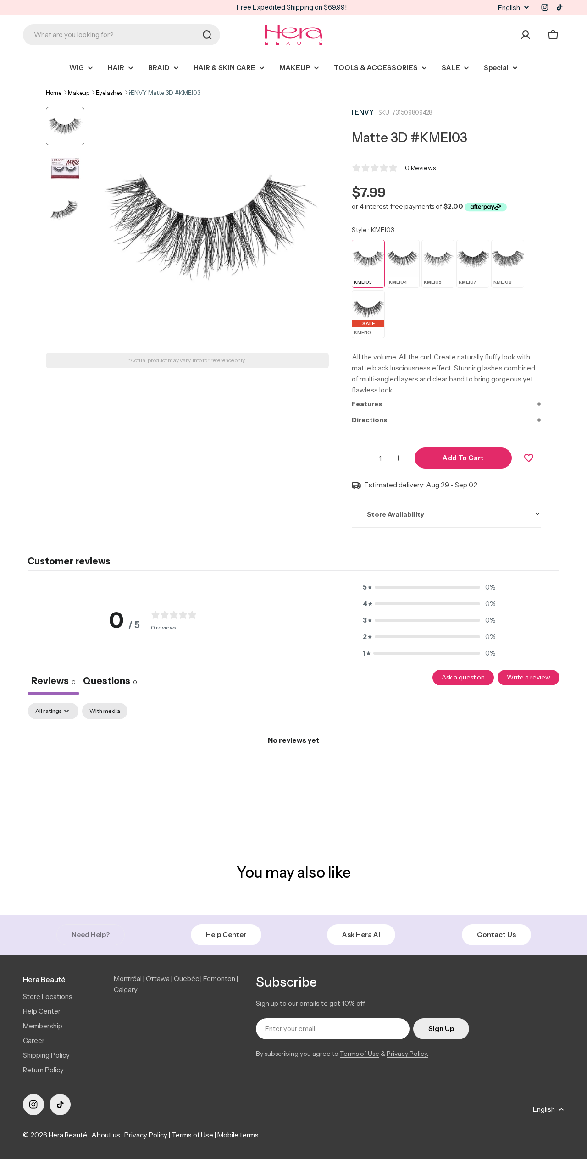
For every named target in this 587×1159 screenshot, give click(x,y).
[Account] (525, 34)
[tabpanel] (293, 771)
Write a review (528, 677)
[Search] (207, 34)
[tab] (110, 682)
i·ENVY (363, 112)
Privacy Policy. (407, 1053)
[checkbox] (104, 711)
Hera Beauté (68, 1135)
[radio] (368, 264)
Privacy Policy (145, 1135)
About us (105, 1135)
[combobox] (121, 34)
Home (53, 92)
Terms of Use (359, 1053)
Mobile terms (238, 1135)
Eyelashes (109, 92)
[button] (446, 404)
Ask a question (463, 677)
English (509, 7)
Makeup (78, 92)
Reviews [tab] (53, 680)
